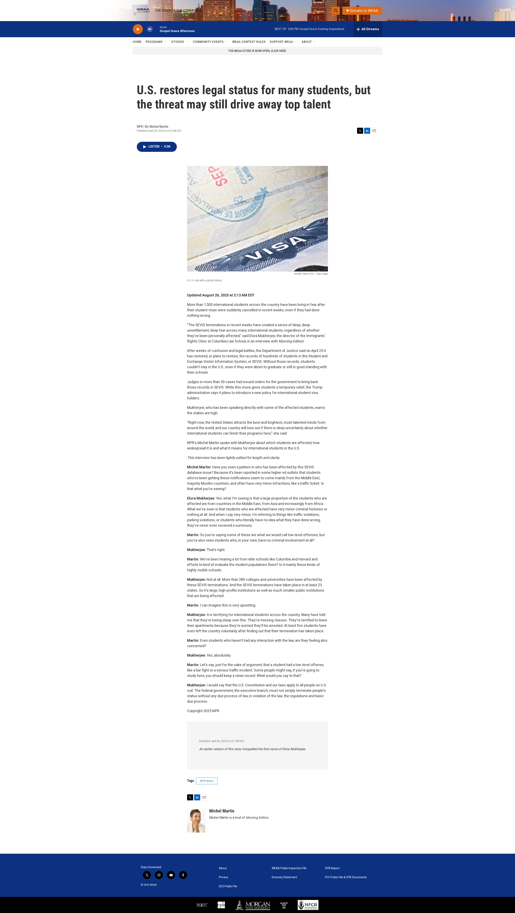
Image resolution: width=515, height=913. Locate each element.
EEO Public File (228, 886)
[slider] (156, 29)
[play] (138, 29)
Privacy (223, 877)
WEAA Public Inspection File (289, 868)
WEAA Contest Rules (249, 41)
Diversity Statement (284, 877)
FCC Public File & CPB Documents (346, 877)
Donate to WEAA (364, 10)
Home (137, 41)
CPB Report (332, 868)
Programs (154, 41)
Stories (177, 41)
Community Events (208, 41)
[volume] (149, 29)
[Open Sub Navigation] (165, 41)
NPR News (206, 780)
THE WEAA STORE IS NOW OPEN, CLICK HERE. (257, 50)
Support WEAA (281, 41)
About (307, 41)
